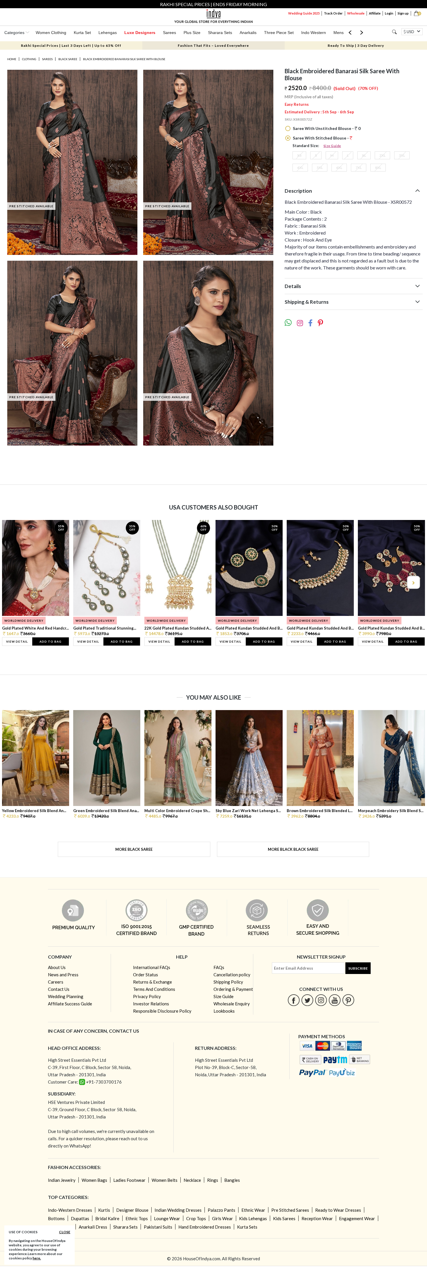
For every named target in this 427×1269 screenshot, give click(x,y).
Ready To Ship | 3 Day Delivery (356, 45)
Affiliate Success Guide (70, 1003)
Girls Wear (222, 1218)
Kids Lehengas (253, 1218)
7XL (359, 167)
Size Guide (332, 146)
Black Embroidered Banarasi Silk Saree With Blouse (124, 59)
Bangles (232, 1180)
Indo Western (313, 32)
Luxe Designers (139, 32)
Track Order (333, 13)
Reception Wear (317, 1218)
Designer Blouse (132, 1210)
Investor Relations (151, 1003)
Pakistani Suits (158, 1226)
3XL (402, 155)
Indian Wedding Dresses (178, 1210)
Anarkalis (248, 32)
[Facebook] (294, 1000)
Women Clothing (51, 32)
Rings (212, 1180)
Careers (55, 981)
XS (299, 155)
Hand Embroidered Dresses (204, 1226)
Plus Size (192, 32)
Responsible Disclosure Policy (162, 1011)
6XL (339, 167)
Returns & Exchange (152, 981)
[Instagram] (321, 1000)
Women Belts (164, 1180)
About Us (57, 967)
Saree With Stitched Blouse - (321, 137)
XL (364, 155)
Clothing (29, 59)
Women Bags (94, 1180)
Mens (338, 32)
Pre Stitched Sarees (290, 1210)
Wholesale (356, 13)
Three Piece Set (279, 32)
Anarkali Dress (93, 1226)
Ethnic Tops (136, 1218)
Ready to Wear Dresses (338, 1210)
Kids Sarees (284, 1218)
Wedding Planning (65, 996)
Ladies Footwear (129, 1180)
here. (37, 1258)
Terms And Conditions (154, 989)
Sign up (403, 13)
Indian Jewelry (62, 1180)
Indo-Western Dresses (70, 1210)
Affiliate (375, 13)
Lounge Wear (167, 1218)
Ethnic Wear (253, 1210)
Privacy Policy (147, 996)
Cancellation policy (232, 974)
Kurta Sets (247, 1226)
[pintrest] (348, 1000)
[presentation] (14, 582)
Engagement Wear (357, 1218)
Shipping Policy (228, 981)
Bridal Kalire (107, 1218)
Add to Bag (51, 641)
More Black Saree (133, 849)
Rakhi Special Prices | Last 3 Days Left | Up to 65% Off (71, 45)
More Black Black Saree (293, 849)
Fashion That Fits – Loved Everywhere (213, 45)
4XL (300, 167)
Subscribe (358, 968)
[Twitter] (307, 1000)
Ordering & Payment (233, 989)
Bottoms (56, 1218)
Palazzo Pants (221, 1210)
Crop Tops (196, 1218)
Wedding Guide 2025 (304, 13)
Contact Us (58, 989)
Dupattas (80, 1218)
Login (389, 13)
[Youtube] (335, 1000)
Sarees (169, 32)
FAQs (219, 967)
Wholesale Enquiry (232, 1003)
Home (11, 59)
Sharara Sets (220, 32)
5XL (320, 167)
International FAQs (151, 967)
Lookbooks (224, 1011)
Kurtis (104, 1210)
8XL (378, 167)
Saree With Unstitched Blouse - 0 (326, 128)
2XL (382, 155)
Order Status (145, 974)
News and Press (63, 974)
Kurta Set (82, 32)
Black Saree (67, 59)
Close (64, 1232)
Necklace (192, 1180)
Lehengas (107, 32)
